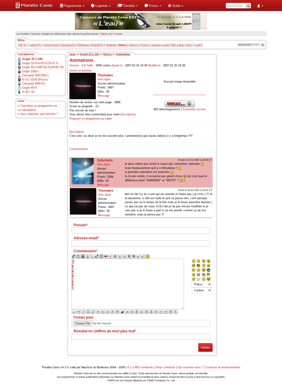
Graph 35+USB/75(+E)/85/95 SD (43, 67)
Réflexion (84, 45)
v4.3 (63, 367)
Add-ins (134, 45)
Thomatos (105, 75)
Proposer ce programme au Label (90, 118)
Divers (107, 54)
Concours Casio (160, 45)
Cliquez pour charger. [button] (111, 33)
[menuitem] (72, 5)
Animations (123, 54)
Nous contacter (165, 367)
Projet (144, 45)
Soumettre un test (194, 109)
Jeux (72, 54)
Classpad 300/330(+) (35, 75)
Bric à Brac (178, 45)
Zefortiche (105, 160)
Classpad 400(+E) (33, 83)
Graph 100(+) (30, 71)
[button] (72, 5)
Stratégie (111, 45)
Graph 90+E (29, 87)
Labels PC (35, 45)
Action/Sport (51, 45)
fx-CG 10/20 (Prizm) (35, 79)
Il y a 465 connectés (140, 367)
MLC (190, 45)
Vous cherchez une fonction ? (39, 114)
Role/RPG (97, 45)
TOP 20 (22, 45)
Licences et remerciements (223, 367)
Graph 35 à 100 (90, 54)
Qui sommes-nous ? (190, 367)
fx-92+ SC (28, 92)
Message (103, 95)
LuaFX (198, 45)
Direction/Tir (68, 45)
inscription (127, 114)
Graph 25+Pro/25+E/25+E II (40, 63)
